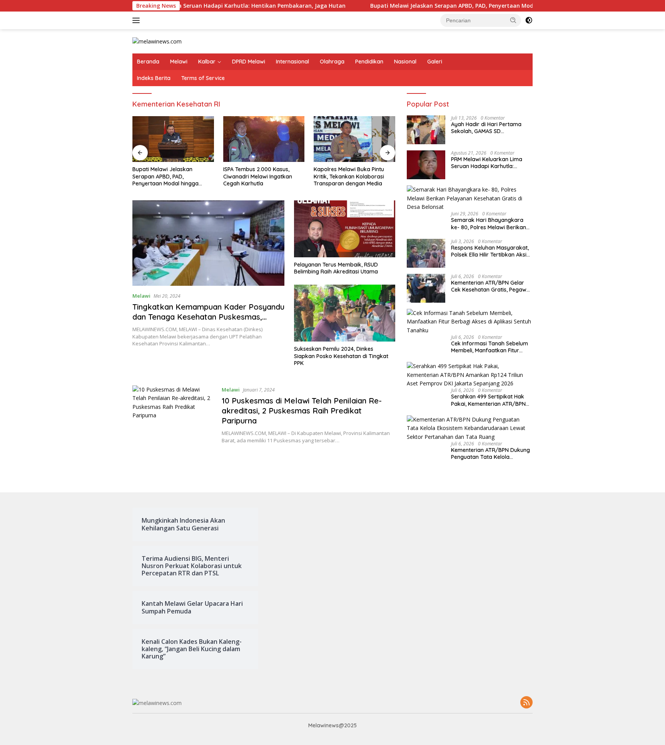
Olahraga (332, 61)
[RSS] (526, 703)
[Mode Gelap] (529, 20)
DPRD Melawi (248, 61)
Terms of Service (203, 78)
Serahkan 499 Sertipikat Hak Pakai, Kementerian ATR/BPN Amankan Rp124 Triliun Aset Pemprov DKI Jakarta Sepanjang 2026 (488, 400)
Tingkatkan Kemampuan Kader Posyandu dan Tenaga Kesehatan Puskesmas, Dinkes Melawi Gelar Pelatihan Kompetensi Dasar (208, 322)
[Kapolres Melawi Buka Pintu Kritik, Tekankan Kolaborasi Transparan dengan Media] (354, 139)
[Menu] (137, 20)
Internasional (292, 61)
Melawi (178, 61)
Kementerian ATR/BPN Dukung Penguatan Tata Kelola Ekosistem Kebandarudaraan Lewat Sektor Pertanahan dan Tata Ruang (490, 453)
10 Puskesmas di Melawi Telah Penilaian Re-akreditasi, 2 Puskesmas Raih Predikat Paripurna (302, 410)
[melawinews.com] (157, 41)
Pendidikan (369, 61)
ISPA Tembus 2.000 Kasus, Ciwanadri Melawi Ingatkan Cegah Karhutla (257, 176)
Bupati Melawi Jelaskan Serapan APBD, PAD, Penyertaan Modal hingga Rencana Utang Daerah (467, 5)
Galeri (434, 61)
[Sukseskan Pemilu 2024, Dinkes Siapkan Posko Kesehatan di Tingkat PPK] (344, 313)
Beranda (148, 61)
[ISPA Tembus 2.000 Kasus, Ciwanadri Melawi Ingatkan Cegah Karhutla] (264, 139)
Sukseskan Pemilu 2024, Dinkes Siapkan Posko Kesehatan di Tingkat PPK (341, 355)
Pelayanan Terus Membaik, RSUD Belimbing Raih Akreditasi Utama (336, 268)
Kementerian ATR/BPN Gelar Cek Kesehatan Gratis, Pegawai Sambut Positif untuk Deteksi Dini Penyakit (491, 286)
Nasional (405, 61)
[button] (513, 20)
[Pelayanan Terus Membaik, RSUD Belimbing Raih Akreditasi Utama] (344, 228)
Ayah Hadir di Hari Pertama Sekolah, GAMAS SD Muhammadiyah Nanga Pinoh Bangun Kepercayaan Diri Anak (491, 128)
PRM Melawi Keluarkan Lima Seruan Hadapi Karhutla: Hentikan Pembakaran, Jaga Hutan (197, 5)
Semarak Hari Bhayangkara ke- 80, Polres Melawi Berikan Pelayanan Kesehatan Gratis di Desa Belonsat (490, 223)
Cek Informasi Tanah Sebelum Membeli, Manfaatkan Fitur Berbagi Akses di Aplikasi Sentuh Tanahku (489, 347)
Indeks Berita (153, 78)
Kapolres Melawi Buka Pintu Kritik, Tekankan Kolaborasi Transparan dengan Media (349, 176)
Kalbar (207, 61)
